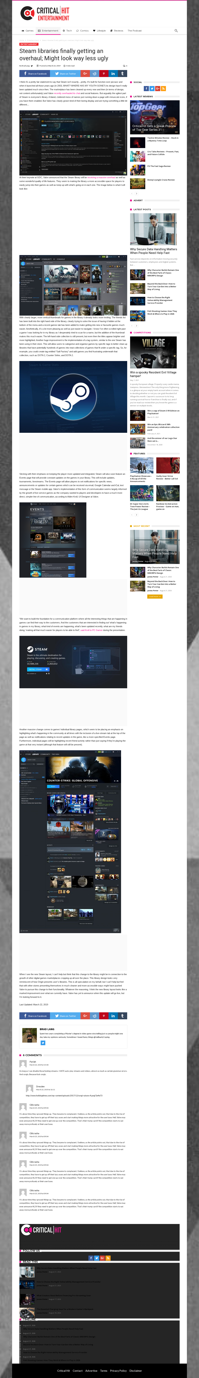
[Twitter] (152, 88)
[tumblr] (122, 73)
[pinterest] (104, 73)
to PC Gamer (96, 630)
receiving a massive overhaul (101, 177)
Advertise (91, 1370)
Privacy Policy (118, 1370)
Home (21, 40)
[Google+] (157, 88)
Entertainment (33, 40)
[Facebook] (146, 88)
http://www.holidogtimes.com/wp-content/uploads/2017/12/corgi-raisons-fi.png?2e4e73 (64, 1095)
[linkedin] (113, 73)
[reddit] (94, 73)
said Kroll (85, 630)
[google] (85, 73)
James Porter (137, 561)
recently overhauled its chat (67, 93)
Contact (78, 1370)
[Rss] (163, 88)
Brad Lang (26, 66)
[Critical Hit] (44, 5)
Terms (103, 1370)
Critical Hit (63, 1370)
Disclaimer (136, 1370)
